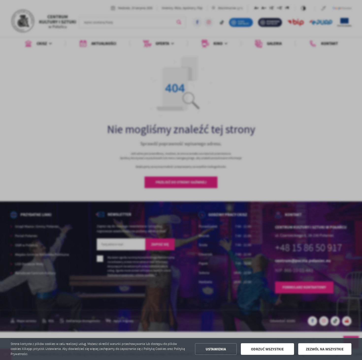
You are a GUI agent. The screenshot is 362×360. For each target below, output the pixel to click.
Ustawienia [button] (216, 349)
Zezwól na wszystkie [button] (325, 349)
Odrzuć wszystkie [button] (267, 349)
